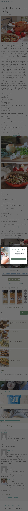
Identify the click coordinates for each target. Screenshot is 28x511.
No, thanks (18, 262)
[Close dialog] (26, 247)
